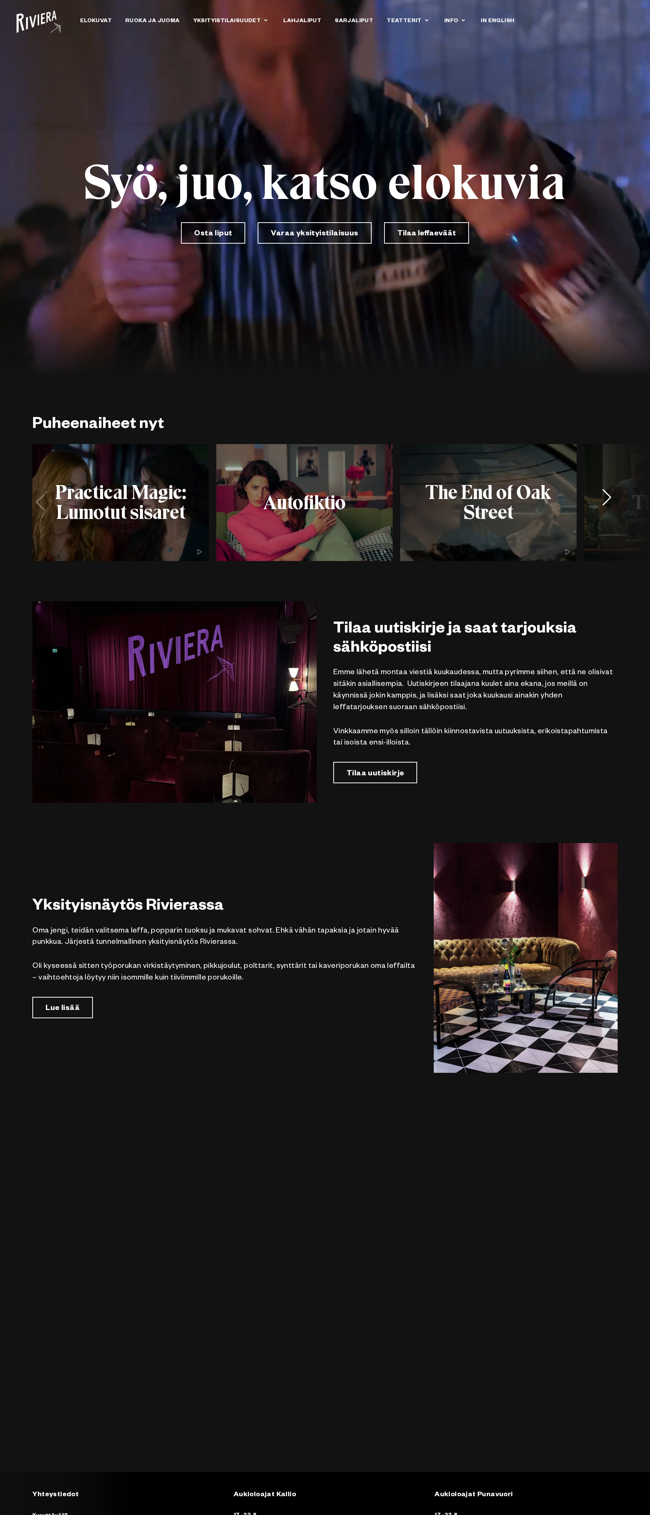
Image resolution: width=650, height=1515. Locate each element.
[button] (610, 502)
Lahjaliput (302, 21)
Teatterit (404, 21)
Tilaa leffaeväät (426, 234)
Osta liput (213, 234)
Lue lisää (63, 1009)
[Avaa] (265, 20)
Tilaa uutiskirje (375, 774)
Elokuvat (96, 21)
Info (451, 21)
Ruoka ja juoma (152, 21)
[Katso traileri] (200, 552)
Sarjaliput (354, 21)
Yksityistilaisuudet (227, 21)
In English (497, 21)
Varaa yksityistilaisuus (314, 234)
